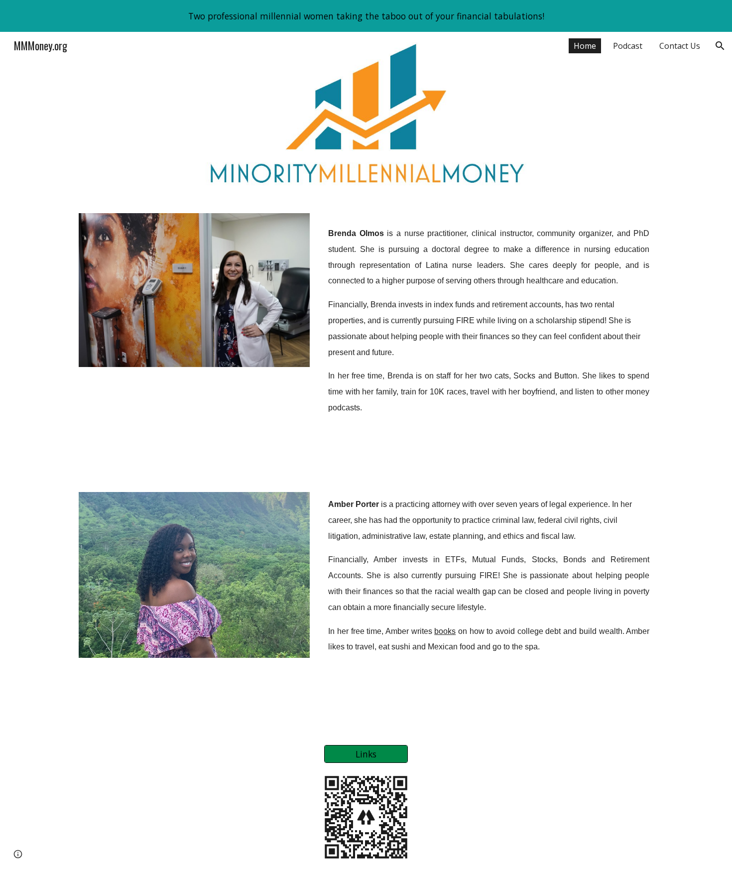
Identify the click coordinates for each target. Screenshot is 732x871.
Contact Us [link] (679, 45)
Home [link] (585, 45)
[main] (488, 340)
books (445, 631)
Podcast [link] (627, 45)
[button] (720, 46)
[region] (366, 16)
